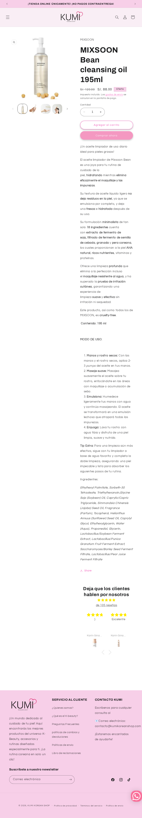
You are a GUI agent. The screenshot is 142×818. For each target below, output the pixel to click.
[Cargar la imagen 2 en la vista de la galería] (34, 109)
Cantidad (85, 105)
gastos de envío (114, 95)
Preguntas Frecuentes (65, 724)
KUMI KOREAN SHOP (39, 806)
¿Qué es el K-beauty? (65, 716)
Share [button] (88, 570)
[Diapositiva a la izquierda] (13, 109)
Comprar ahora (107, 135)
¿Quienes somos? (62, 708)
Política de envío (114, 806)
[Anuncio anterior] (7, 4)
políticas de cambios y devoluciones (65, 734)
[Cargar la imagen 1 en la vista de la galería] (22, 109)
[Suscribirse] (70, 779)
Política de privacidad (65, 806)
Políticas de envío (62, 745)
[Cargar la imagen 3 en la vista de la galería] (45, 109)
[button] (8, 17)
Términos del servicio (91, 806)
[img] (106, 600)
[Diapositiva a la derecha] (67, 109)
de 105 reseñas (106, 605)
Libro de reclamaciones (66, 753)
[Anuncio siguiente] (135, 4)
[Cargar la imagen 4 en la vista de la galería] (57, 109)
